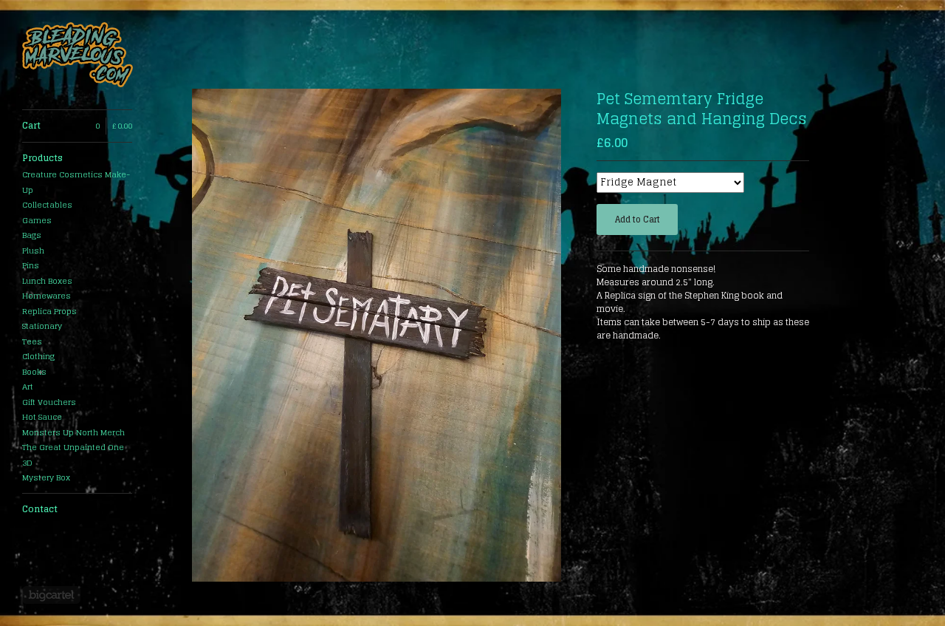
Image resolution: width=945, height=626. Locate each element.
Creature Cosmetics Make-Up (76, 182)
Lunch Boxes (47, 280)
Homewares (46, 295)
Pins (30, 265)
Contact (40, 509)
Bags (31, 235)
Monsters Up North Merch (73, 432)
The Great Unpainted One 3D (73, 455)
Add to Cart (637, 219)
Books (34, 371)
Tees (32, 341)
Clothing (38, 356)
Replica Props (49, 311)
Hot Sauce (42, 416)
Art (27, 386)
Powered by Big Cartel (51, 595)
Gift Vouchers (49, 402)
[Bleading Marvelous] (77, 54)
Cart (77, 125)
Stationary (42, 326)
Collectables (47, 204)
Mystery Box (46, 477)
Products (42, 158)
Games (37, 220)
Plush (33, 250)
